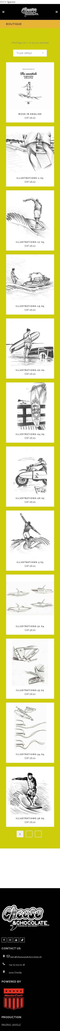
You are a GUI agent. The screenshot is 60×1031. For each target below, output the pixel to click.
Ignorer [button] (11, 1)
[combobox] (30, 53)
